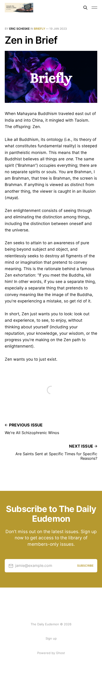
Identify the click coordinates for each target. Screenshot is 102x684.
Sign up (51, 638)
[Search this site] (85, 7)
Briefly (39, 28)
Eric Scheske (19, 28)
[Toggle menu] (94, 7)
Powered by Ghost (51, 653)
